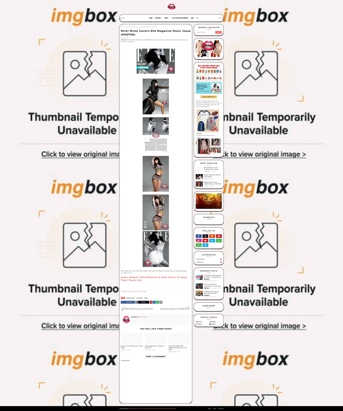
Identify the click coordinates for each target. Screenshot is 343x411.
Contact (132, 7)
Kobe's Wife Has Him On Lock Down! (212, 175)
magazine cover (130, 298)
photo (126, 27)
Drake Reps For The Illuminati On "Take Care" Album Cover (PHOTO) (211, 168)
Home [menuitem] (150, 18)
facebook (199, 322)
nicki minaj (139, 298)
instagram (199, 324)
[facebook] (210, 7)
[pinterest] (220, 7)
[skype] (223, 7)
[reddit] (212, 236)
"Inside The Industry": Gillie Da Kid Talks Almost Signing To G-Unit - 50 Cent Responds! (213, 292)
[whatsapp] (219, 240)
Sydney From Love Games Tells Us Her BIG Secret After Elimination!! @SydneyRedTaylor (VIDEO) (212, 183)
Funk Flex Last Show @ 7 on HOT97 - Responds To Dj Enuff (212, 276)
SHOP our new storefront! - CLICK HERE (134, 291)
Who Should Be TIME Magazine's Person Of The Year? (178, 347)
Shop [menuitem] (192, 18)
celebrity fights (209, 259)
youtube (213, 324)
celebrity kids (209, 262)
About (126, 7)
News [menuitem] (166, 18)
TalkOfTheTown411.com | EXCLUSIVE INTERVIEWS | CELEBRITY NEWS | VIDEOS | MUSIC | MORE (152, 408)
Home (121, 7)
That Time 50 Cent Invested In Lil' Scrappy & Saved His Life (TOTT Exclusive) (212, 285)
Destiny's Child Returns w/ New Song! (132, 346)
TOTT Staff (143, 317)
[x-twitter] (213, 7)
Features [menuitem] (158, 18)
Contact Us (221, 408)
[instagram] (216, 7)
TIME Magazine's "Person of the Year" (154, 346)
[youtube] (205, 240)
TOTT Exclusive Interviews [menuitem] (180, 18)
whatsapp (213, 322)
